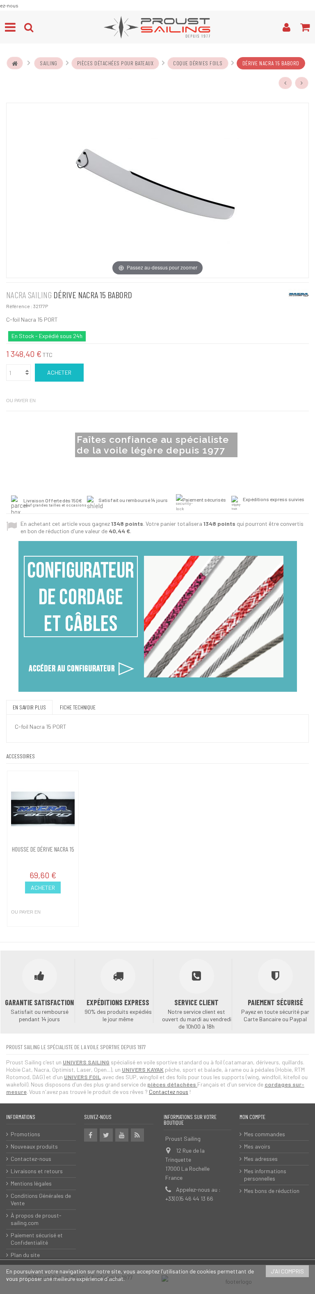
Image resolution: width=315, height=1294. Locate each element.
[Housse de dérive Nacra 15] (43, 809)
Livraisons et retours (37, 1170)
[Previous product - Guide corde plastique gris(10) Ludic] (285, 83)
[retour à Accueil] (15, 63)
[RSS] (137, 1135)
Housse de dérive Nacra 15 (43, 849)
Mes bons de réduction (271, 1190)
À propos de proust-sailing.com (36, 1219)
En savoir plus (29, 707)
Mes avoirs (257, 1146)
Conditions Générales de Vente (41, 1199)
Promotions (25, 1134)
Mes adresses (261, 1158)
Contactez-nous (31, 1158)
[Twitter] (106, 1135)
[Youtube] (121, 1135)
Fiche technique (78, 707)
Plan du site (25, 1254)
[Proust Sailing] (157, 27)
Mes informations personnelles (265, 1174)
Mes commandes (264, 1134)
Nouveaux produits (34, 1146)
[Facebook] (90, 1135)
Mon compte (252, 1116)
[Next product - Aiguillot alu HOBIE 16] (302, 83)
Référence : (19, 306)
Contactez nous (168, 1091)
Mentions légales (31, 1183)
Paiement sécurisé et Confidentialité (37, 1239)
